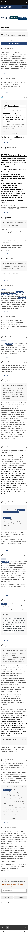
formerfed (7, 600)
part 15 (8, 483)
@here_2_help (19, 292)
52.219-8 (15, 158)
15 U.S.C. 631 (6, 113)
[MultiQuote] (2, 74)
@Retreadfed (9, 343)
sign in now (8, 883)
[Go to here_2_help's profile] (2, 97)
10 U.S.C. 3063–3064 (8, 117)
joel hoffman (8, 147)
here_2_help (8, 96)
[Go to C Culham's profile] (2, 259)
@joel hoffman (12, 294)
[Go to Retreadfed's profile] (2, 79)
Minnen (5, 34)
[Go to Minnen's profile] (2, 35)
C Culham (7, 258)
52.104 (3, 481)
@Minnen (4, 603)
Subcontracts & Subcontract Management (16, 35)
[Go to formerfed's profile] (2, 600)
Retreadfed (7, 78)
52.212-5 (10, 455)
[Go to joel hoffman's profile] (2, 148)
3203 (18, 117)
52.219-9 (17, 183)
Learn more (3, 2)
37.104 (5, 171)
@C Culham (4, 294)
